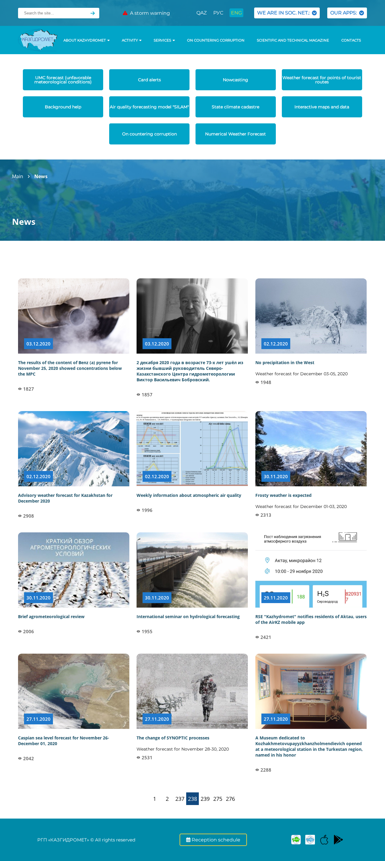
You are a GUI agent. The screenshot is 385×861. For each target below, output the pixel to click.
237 (179, 798)
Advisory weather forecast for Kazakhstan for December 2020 (65, 498)
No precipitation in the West (284, 362)
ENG (236, 13)
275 (217, 798)
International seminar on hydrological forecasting (188, 616)
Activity (130, 40)
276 (230, 798)
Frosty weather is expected (283, 495)
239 (205, 798)
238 (192, 798)
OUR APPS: (344, 13)
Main (17, 176)
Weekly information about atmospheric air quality (189, 495)
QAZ (201, 13)
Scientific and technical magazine (293, 40)
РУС (218, 13)
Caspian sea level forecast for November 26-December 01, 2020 (63, 740)
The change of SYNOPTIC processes (173, 738)
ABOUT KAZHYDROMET (84, 40)
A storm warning (149, 13)
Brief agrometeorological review (51, 616)
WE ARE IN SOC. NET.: (284, 13)
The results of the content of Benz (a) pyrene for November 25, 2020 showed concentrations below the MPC (70, 368)
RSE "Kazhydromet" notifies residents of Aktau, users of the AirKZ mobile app (311, 619)
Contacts (351, 40)
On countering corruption (216, 40)
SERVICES (162, 40)
